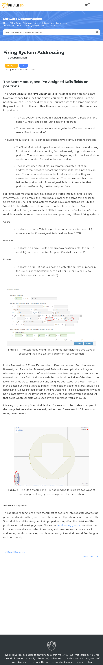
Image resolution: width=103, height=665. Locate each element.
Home (6, 23)
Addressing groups (69, 525)
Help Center (16, 23)
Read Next (89, 556)
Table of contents (57, 23)
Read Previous (16, 552)
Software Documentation (36, 23)
